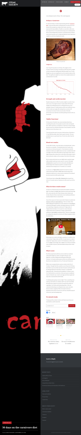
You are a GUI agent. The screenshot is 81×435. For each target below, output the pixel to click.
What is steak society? (46, 408)
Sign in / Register (75, 1)
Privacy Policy (45, 396)
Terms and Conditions (46, 393)
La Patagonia (45, 378)
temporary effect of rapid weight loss (54, 201)
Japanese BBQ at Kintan (47, 375)
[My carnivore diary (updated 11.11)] (60, 321)
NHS (57, 191)
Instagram (44, 417)
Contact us (44, 414)
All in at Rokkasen (45, 380)
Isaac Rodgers (10, 432)
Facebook (44, 420)
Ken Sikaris (72, 203)
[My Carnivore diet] (50, 321)
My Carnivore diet (49, 324)
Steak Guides (59, 1)
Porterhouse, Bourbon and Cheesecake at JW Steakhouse (53, 385)
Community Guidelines (46, 411)
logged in (53, 361)
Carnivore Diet (7, 422)
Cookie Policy (45, 399)
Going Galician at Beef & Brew (48, 383)
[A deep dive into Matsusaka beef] (70, 321)
